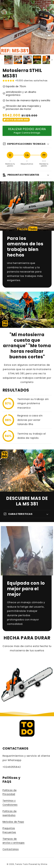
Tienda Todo (21, 864)
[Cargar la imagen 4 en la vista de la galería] (37, 60)
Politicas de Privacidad (10, 792)
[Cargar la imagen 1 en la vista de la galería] (8, 60)
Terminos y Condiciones (10, 802)
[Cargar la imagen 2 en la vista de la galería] (18, 60)
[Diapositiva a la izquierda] (2, 59)
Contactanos (11, 849)
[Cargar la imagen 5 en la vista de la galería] (46, 60)
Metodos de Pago (13, 821)
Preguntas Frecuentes (9, 830)
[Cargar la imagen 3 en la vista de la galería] (27, 60)
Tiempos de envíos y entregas (14, 840)
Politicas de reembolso (10, 813)
